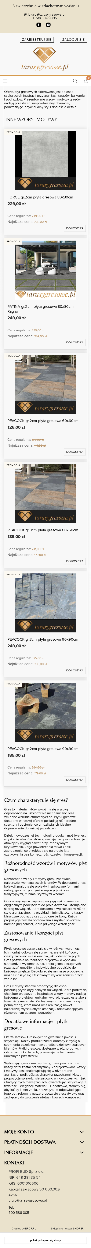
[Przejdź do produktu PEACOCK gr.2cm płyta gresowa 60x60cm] (45, 384)
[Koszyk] (85, 81)
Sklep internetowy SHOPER (67, 1228)
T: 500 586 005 (44, 18)
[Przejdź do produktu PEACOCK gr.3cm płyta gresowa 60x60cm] (45, 493)
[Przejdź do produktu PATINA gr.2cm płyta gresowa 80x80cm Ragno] (45, 270)
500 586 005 (18, 1212)
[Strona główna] (45, 58)
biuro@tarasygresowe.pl (27, 1200)
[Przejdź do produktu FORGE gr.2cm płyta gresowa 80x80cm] (45, 160)
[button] (5, 80)
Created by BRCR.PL (24, 1228)
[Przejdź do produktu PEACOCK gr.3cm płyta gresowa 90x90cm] (45, 602)
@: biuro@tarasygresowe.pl (44, 14)
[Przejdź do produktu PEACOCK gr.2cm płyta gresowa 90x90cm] (45, 712)
